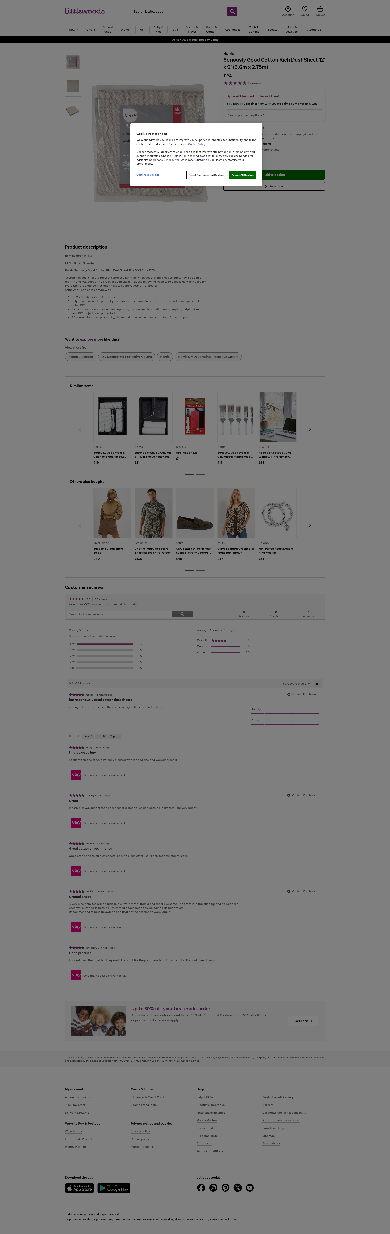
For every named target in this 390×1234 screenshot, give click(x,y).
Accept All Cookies (243, 175)
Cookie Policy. (197, 144)
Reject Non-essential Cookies (206, 175)
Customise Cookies (147, 174)
